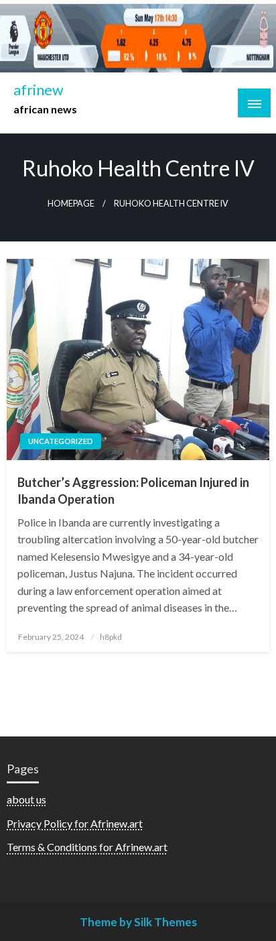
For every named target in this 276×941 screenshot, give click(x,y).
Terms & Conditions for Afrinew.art (87, 846)
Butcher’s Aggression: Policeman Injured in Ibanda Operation (133, 490)
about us (26, 799)
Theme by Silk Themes (138, 922)
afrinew (38, 90)
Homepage (71, 204)
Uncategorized (60, 441)
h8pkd (111, 637)
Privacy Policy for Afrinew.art (75, 823)
